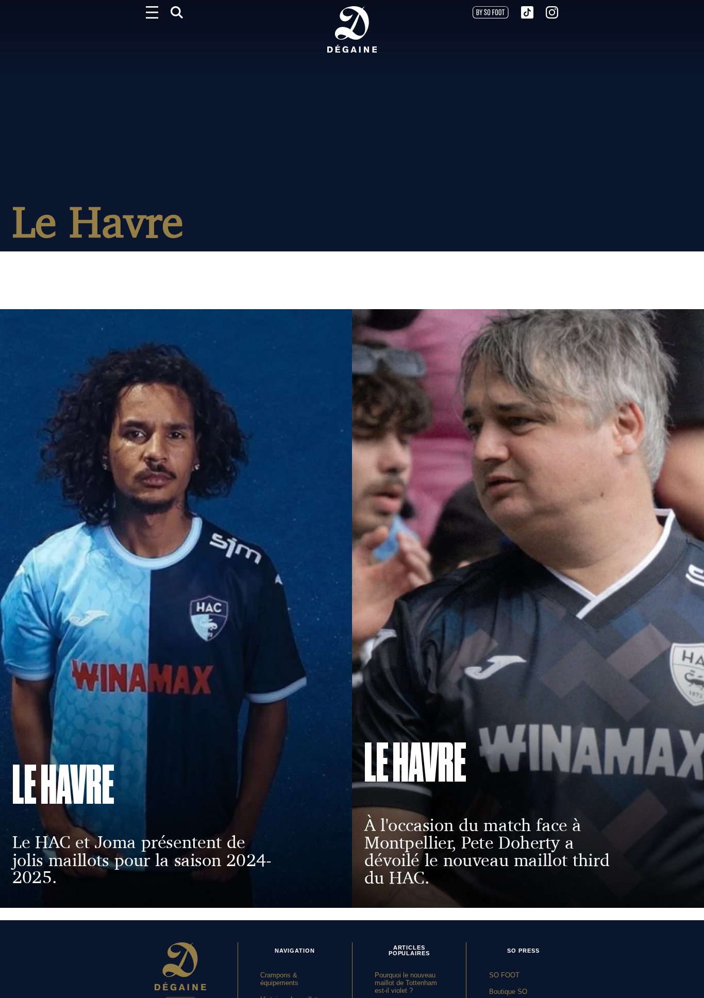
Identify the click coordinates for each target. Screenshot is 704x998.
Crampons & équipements (279, 979)
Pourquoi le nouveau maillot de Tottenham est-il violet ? (406, 982)
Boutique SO (508, 991)
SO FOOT (504, 975)
